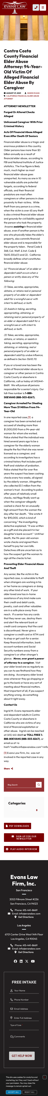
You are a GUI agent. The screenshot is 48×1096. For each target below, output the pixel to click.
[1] (29, 417)
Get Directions (26, 916)
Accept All (13, 1092)
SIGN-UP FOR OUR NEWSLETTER (25, 837)
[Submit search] (39, 785)
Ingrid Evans (33, 93)
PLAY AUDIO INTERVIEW (23, 849)
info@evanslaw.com (29, 913)
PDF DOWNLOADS (19, 826)
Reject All (30, 1092)
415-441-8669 (30, 910)
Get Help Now (22, 1056)
